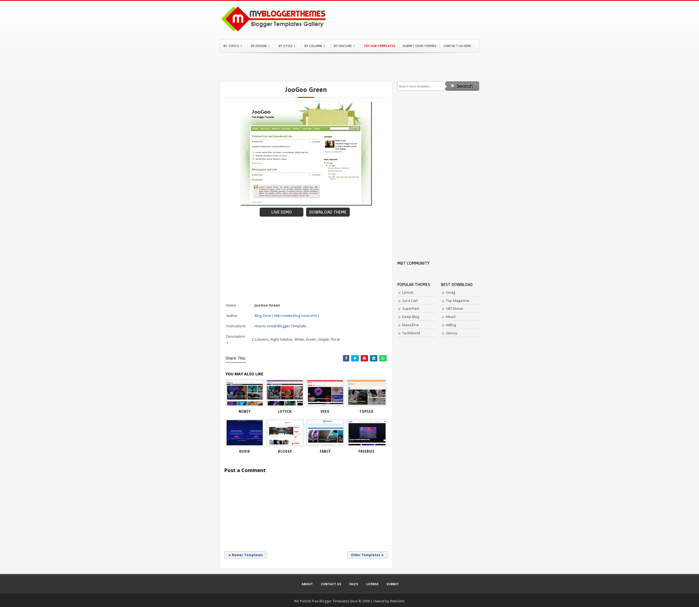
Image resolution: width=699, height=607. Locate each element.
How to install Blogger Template (280, 325)
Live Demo (281, 212)
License (372, 584)
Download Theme (327, 212)
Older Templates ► (367, 555)
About (307, 584)
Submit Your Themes (419, 46)
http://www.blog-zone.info (295, 315)
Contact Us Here (457, 46)
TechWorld (411, 333)
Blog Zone (262, 315)
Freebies (367, 451)
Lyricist (407, 292)
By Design (258, 46)
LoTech (285, 411)
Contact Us (331, 584)
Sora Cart (410, 300)
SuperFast (410, 308)
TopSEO (366, 411)
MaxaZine (410, 324)
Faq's (353, 584)
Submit (392, 584)
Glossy (451, 333)
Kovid (244, 451)
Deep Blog (410, 316)
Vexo (325, 411)
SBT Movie (454, 308)
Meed (450, 316)
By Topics (231, 46)
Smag (450, 292)
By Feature (343, 46)
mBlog (451, 324)
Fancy (325, 451)
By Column (313, 46)
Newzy (245, 411)
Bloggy (285, 451)
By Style (285, 46)
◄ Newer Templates (245, 555)
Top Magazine (457, 300)
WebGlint (397, 601)
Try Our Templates (379, 46)
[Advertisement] (349, 67)
